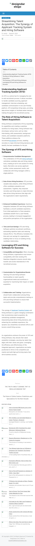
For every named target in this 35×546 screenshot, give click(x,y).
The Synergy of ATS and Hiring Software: (15, 80)
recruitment (12, 140)
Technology (6, 18)
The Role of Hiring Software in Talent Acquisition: (13, 77)
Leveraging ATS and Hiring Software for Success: (14, 83)
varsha (5, 33)
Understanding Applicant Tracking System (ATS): (17, 74)
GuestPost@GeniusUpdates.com (17, 540)
